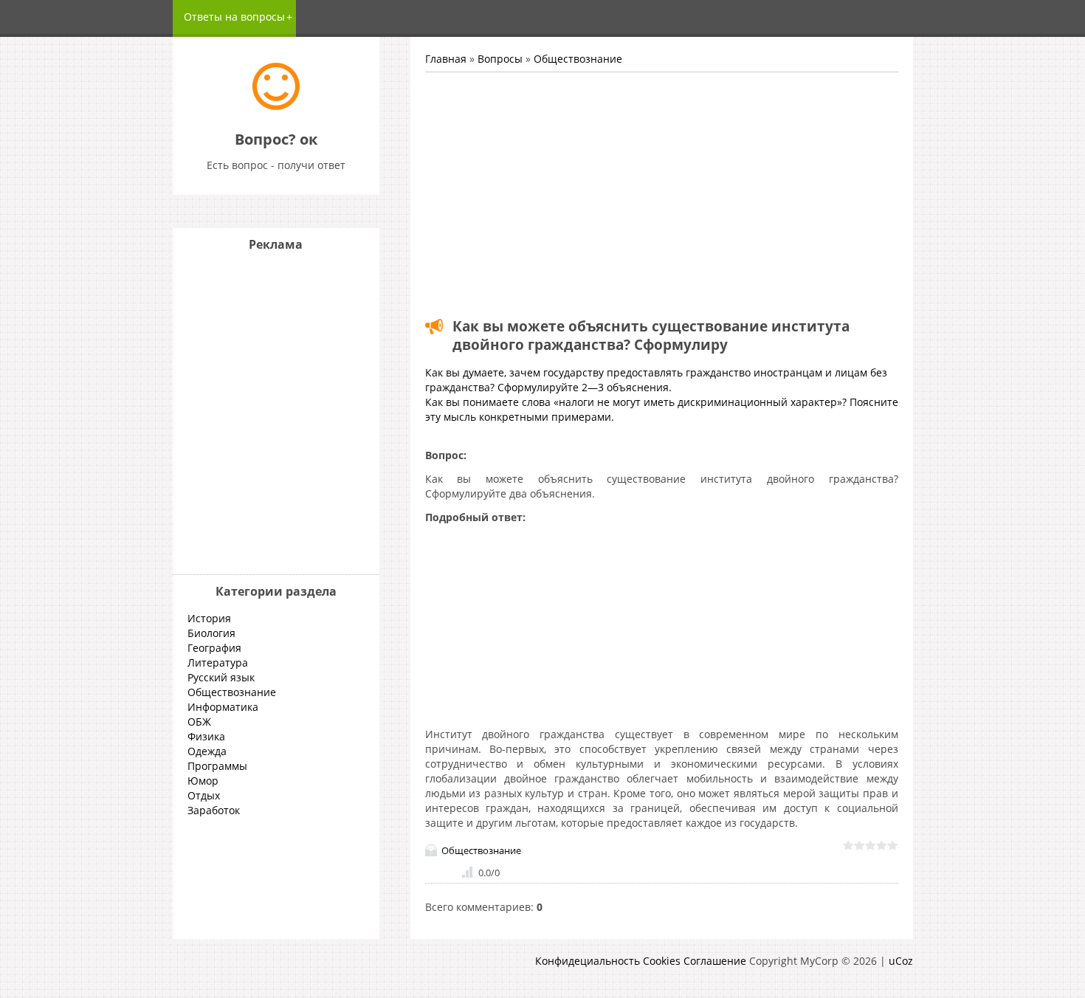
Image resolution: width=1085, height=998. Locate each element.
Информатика (222, 707)
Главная (445, 59)
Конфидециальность (587, 961)
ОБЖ (199, 722)
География (214, 648)
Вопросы (500, 59)
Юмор (202, 781)
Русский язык (221, 677)
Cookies (662, 961)
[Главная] (276, 106)
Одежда (207, 751)
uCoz (901, 961)
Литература (217, 662)
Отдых (203, 795)
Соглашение (714, 961)
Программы (217, 766)
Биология (211, 633)
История (209, 618)
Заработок (213, 810)
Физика (206, 736)
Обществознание (578, 59)
